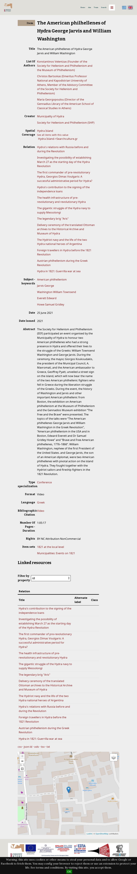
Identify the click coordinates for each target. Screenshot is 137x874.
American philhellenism (52, 279)
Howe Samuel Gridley (50, 304)
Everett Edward (46, 298)
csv (20, 747)
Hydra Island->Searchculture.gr (58, 139)
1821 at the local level (50, 547)
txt (48, 747)
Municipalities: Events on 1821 (56, 553)
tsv (43, 747)
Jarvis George (45, 286)
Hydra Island (45, 131)
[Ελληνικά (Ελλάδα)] (124, 7)
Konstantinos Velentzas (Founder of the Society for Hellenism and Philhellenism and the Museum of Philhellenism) (64, 66)
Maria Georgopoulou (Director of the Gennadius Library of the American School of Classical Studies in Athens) (65, 104)
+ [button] (22, 756)
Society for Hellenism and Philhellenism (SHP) (65, 122)
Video (40, 511)
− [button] (22, 761)
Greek (41, 502)
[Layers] (113, 757)
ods (36, 747)
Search (103, 7)
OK (69, 871)
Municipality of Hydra (50, 116)
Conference (44, 482)
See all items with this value (52, 134)
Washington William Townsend (56, 292)
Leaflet (89, 833)
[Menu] (112, 7)
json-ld (28, 747)
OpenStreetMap (101, 833)
